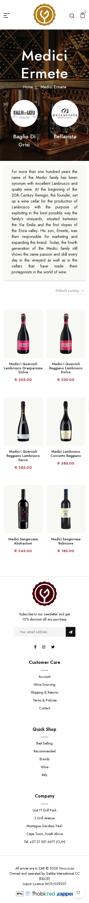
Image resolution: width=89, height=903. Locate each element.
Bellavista (65, 136)
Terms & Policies (45, 700)
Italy (44, 774)
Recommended (45, 751)
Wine (44, 766)
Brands (44, 759)
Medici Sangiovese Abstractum (23, 541)
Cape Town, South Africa (44, 833)
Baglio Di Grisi (24, 140)
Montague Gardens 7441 (44, 826)
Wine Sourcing (44, 684)
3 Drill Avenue (44, 818)
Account (44, 676)
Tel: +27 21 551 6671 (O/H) (44, 841)
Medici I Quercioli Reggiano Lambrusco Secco (23, 455)
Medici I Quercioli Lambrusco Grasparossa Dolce (23, 368)
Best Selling (44, 743)
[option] (24, 124)
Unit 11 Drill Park (44, 810)
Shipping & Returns (44, 692)
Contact (44, 708)
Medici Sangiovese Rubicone (66, 541)
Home (28, 87)
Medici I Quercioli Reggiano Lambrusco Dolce (66, 368)
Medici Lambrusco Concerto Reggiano (65, 453)
